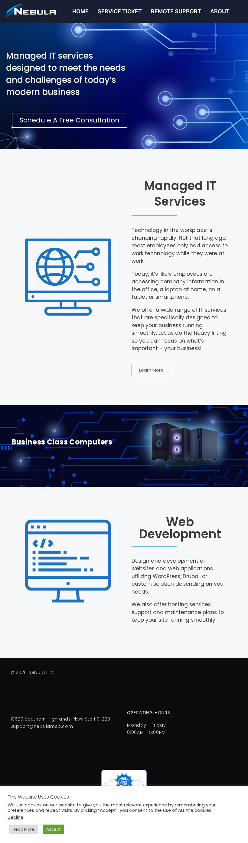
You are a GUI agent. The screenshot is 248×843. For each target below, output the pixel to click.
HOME (80, 11)
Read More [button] (23, 829)
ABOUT (220, 11)
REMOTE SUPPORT (176, 11)
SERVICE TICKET (120, 11)
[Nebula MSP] (34, 11)
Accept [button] (53, 829)
